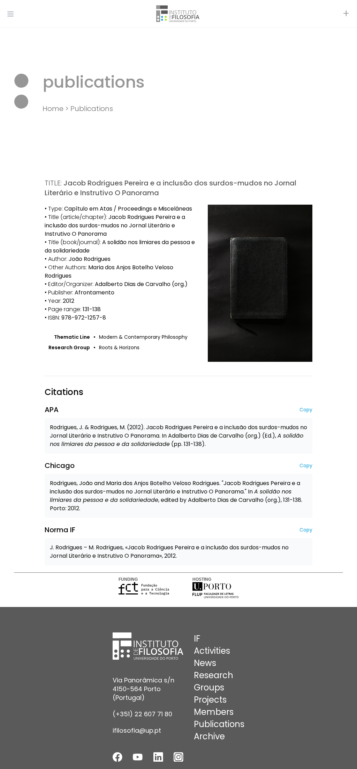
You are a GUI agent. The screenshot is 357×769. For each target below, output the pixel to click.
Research (213, 675)
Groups (209, 687)
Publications (91, 108)
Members (214, 712)
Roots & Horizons (119, 347)
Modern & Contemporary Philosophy (143, 337)
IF (197, 638)
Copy (305, 409)
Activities (212, 651)
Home (53, 108)
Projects (210, 699)
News (205, 663)
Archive (209, 736)
